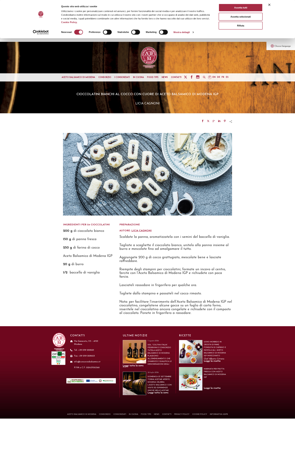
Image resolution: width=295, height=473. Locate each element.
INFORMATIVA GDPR (219, 414)
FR (223, 77)
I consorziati (122, 77)
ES (227, 77)
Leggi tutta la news (133, 366)
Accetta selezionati (240, 16)
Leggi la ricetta (212, 361)
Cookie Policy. (69, 22)
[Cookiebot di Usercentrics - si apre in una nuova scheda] (40, 32)
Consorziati (119, 414)
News (165, 77)
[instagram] (198, 77)
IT (210, 77)
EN (214, 77)
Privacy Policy (181, 414)
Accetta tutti (240, 7)
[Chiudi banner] (269, 5)
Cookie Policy (199, 414)
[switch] (107, 32)
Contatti (176, 77)
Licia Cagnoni (141, 231)
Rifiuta (240, 25)
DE (218, 77)
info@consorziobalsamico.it (87, 362)
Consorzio (104, 77)
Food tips (152, 77)
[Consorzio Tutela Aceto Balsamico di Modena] (149, 57)
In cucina (138, 77)
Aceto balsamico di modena (78, 77)
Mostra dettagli (181, 32)
